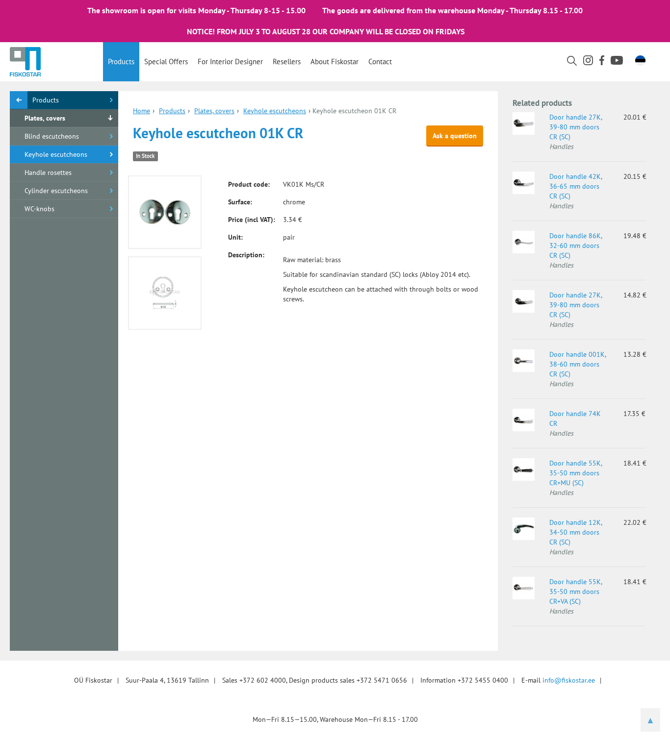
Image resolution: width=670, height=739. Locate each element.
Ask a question (455, 135)
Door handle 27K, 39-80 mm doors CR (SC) (575, 127)
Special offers (166, 61)
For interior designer (230, 61)
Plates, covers (45, 118)
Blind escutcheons (52, 136)
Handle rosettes (48, 172)
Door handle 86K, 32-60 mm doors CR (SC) (575, 245)
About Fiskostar (334, 61)
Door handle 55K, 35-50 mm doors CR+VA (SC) (575, 591)
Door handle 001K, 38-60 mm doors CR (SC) (577, 364)
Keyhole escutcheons (56, 154)
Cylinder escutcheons (56, 190)
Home (141, 110)
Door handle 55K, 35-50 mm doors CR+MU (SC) (575, 473)
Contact (380, 61)
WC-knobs (39, 208)
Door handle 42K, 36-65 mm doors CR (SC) (575, 186)
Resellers (287, 61)
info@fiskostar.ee (568, 680)
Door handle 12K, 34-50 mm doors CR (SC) (575, 532)
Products (121, 61)
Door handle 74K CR (575, 418)
